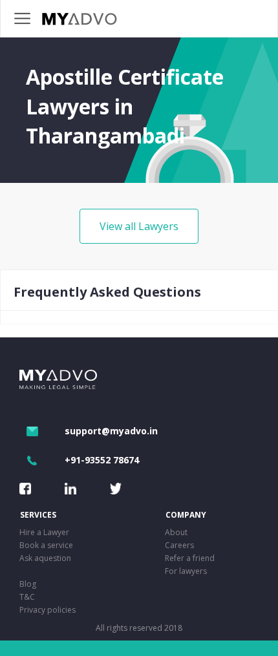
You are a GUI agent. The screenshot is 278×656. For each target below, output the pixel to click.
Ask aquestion (45, 558)
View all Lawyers (139, 226)
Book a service (46, 545)
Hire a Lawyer (44, 532)
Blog (27, 583)
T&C (27, 596)
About (176, 532)
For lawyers (186, 571)
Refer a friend (190, 558)
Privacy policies (47, 609)
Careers (179, 545)
